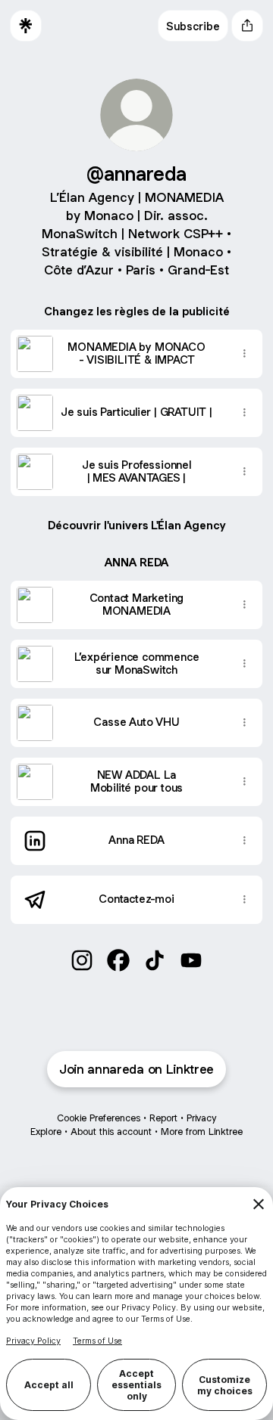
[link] (82, 960)
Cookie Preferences (98, 1118)
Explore (45, 1131)
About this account (111, 1131)
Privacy (201, 1118)
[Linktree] (26, 26)
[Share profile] (247, 26)
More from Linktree (202, 1131)
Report (163, 1118)
